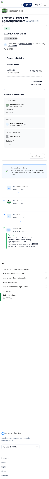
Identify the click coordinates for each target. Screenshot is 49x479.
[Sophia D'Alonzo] (5, 44)
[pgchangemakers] (5, 10)
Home (3, 463)
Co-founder (20, 201)
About (3, 471)
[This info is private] (14, 141)
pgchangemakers (16, 11)
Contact (4, 475)
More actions (35, 156)
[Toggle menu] (44, 4)
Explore (4, 467)
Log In (37, 5)
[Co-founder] (9, 202)
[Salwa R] (9, 216)
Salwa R (19, 215)
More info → (7, 291)
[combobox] (20, 447)
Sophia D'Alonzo (22, 187)
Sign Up (28, 5)
